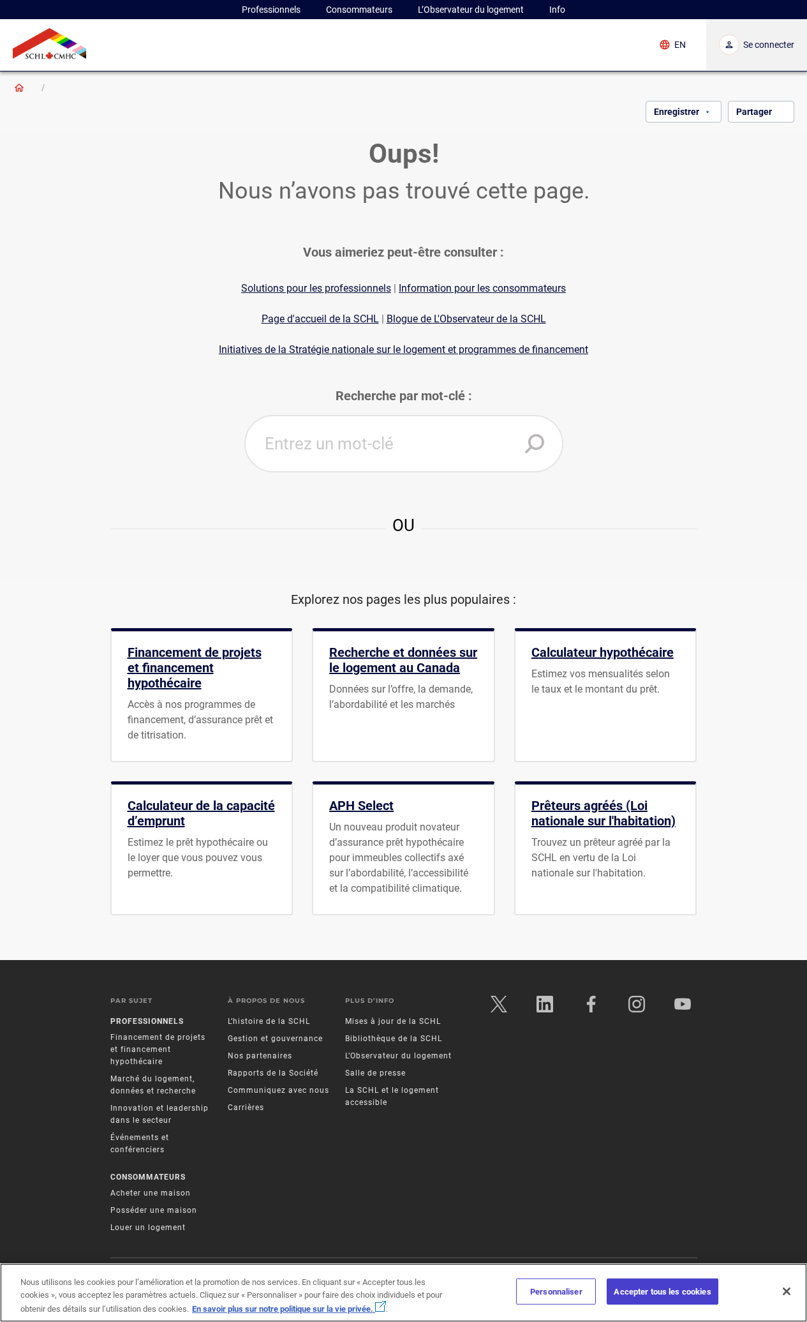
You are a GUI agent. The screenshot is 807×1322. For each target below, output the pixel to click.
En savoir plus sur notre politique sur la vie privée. (283, 1309)
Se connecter (768, 45)
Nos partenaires (260, 1055)
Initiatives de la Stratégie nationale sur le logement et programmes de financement (403, 349)
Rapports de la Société (273, 1073)
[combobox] (403, 443)
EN (680, 45)
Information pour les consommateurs (482, 288)
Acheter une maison (150, 1193)
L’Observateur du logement (398, 1055)
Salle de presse (375, 1073)
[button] (534, 443)
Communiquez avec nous (278, 1090)
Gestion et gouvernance (275, 1038)
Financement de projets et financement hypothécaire (157, 1049)
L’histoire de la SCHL (269, 1021)
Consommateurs (148, 1177)
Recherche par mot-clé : (404, 395)
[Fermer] (787, 1291)
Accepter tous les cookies (662, 1291)
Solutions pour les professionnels (316, 288)
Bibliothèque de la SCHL (393, 1038)
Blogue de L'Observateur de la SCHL (466, 319)
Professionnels (147, 1021)
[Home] (19, 87)
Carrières (246, 1107)
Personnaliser (556, 1291)
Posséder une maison (153, 1210)
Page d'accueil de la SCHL (320, 319)
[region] (403, 1292)
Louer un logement (148, 1227)
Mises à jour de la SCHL (393, 1021)
